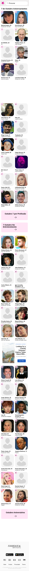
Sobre (4, 564)
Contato (10, 564)
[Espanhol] (9, 560)
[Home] (14, 546)
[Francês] (14, 560)
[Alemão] (24, 560)
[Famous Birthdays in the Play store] (19, 554)
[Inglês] (5, 560)
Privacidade (17, 564)
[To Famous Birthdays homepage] (2, 3)
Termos (24, 564)
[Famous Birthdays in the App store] (9, 554)
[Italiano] (19, 560)
